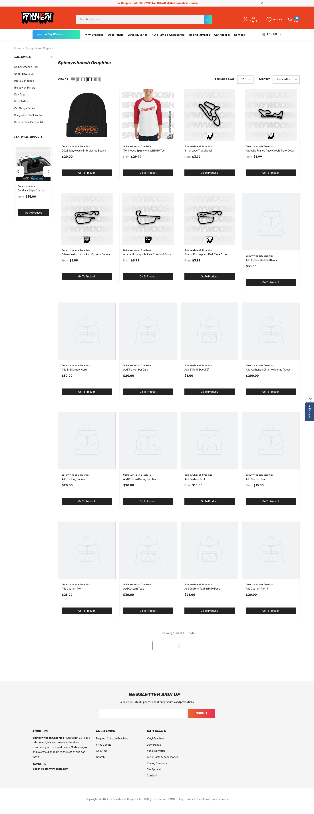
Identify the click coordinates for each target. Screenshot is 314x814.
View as (63, 79)
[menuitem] (33, 67)
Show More (178, 645)
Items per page (224, 79)
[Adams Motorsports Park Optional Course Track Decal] (87, 219)
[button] (18, 171)
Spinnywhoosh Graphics (39, 48)
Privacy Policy (219, 799)
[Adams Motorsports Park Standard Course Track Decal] (148, 219)
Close (261, 3)
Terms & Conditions (197, 799)
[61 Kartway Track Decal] (209, 115)
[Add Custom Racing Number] (148, 440)
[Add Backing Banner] (87, 440)
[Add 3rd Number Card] (87, 331)
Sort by (264, 79)
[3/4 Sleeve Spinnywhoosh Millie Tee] (148, 115)
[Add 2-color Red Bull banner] (271, 221)
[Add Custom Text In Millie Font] (209, 550)
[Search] (144, 19)
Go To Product (33, 212)
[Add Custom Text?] (271, 550)
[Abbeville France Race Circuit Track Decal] (271, 115)
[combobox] (140, 19)
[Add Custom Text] (209, 440)
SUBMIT (201, 713)
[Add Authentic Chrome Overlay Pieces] (271, 331)
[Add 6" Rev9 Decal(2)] (209, 331)
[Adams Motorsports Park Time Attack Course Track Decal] (209, 219)
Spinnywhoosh (26, 186)
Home (17, 48)
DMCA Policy (176, 799)
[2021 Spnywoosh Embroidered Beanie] (87, 115)
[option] (33, 184)
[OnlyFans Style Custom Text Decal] (33, 164)
